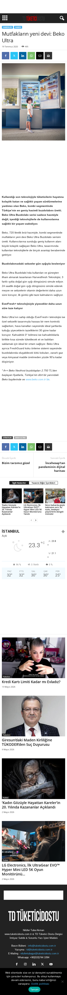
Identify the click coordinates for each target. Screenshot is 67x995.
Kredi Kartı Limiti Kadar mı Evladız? (31, 681)
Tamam (34, 989)
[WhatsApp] (31, 55)
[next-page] (36, 520)
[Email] (40, 55)
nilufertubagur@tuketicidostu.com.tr (39, 953)
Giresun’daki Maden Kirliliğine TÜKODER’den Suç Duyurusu (27, 742)
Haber (18, 27)
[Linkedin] (22, 55)
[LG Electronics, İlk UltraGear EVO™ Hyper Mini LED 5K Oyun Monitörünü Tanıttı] (34, 495)
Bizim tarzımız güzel (16, 463)
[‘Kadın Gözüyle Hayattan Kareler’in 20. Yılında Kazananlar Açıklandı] (12, 495)
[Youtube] (51, 964)
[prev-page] (31, 520)
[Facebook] (5, 55)
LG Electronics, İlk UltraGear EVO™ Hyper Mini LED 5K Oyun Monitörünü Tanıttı (33, 509)
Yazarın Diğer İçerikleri (43, 482)
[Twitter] (14, 55)
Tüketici (6, 676)
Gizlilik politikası (40, 983)
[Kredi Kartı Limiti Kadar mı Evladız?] (33, 657)
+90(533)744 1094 (39, 957)
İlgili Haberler (19, 482)
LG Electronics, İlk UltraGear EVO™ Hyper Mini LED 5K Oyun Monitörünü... (31, 869)
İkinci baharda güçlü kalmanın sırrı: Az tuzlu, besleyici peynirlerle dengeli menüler (55, 509)
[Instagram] (25, 964)
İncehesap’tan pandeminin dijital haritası (52, 467)
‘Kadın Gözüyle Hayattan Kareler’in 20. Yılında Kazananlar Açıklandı (11, 509)
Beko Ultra (20, 437)
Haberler (7, 27)
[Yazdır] (48, 55)
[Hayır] (62, 981)
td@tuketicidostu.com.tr (39, 949)
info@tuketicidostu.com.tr (42, 945)
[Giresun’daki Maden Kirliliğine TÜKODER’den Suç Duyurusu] (33, 716)
